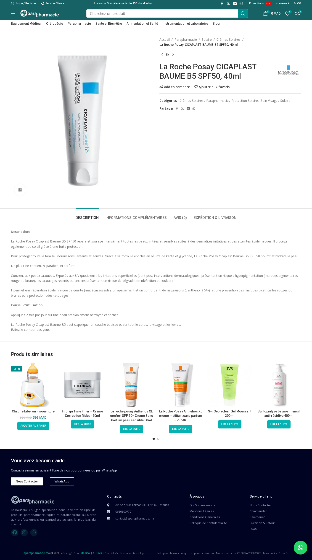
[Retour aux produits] (167, 54)
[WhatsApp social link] (241, 3)
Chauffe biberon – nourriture (33, 411)
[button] (300, 548)
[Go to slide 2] (158, 439)
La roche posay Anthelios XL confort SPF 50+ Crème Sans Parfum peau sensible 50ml (131, 415)
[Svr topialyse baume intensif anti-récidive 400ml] (278, 385)
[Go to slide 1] (154, 439)
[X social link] (228, 3)
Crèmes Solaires (229, 39)
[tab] (87, 215)
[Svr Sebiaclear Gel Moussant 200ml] (229, 385)
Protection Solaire (244, 100)
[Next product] (173, 54)
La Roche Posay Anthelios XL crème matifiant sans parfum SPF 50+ (180, 415)
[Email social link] (234, 3)
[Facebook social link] (222, 3)
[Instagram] (24, 532)
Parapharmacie (186, 39)
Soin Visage (269, 100)
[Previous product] (162, 54)
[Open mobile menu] (13, 13)
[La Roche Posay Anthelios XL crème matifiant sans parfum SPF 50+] (180, 385)
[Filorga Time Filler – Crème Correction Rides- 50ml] (82, 385)
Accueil (164, 39)
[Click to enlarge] (20, 190)
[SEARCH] (243, 13)
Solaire (207, 39)
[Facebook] (14, 532)
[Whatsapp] (33, 532)
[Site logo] (39, 13)
